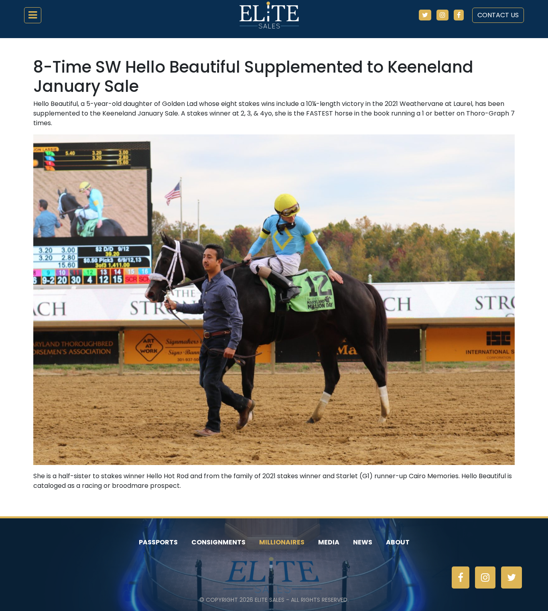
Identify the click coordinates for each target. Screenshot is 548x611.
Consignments (218, 542)
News (362, 542)
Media (328, 542)
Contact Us (498, 15)
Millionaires (281, 542)
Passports (158, 542)
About (398, 542)
